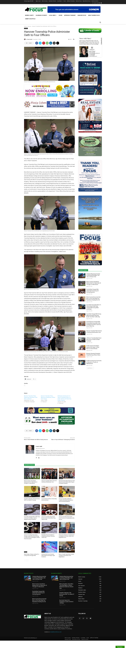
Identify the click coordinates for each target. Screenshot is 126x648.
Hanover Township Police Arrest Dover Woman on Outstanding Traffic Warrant (66, 518)
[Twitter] (97, 3)
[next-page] (27, 560)
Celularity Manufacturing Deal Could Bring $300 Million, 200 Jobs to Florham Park (93, 275)
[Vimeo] (99, 3)
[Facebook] (93, 3)
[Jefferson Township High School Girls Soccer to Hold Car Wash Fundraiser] (81, 339)
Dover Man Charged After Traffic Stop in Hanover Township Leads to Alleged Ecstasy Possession (32, 518)
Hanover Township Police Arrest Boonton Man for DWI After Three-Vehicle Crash (48, 518)
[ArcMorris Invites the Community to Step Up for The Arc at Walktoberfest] (81, 362)
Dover (25, 478)
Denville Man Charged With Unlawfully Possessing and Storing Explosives (92, 291)
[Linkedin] (50, 43)
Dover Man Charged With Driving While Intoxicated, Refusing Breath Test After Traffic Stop (93, 315)
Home (25, 26)
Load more (89, 368)
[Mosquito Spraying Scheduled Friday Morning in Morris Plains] (81, 355)
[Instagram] (95, 3)
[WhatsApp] (47, 43)
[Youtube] (101, 3)
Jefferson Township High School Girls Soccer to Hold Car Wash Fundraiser (93, 339)
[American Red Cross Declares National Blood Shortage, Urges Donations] (49, 547)
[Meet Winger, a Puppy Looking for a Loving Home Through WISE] (32, 547)
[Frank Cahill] (25, 39)
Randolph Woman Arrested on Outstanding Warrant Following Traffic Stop (48, 536)
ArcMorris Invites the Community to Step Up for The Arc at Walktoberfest (93, 362)
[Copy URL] (57, 43)
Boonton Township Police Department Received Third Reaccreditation (30, 397)
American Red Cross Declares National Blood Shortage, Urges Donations (48, 555)
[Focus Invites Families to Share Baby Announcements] (49, 491)
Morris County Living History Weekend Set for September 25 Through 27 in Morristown (30, 482)
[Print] (54, 43)
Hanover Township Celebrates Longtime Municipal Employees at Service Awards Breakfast (66, 500)
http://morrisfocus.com (40, 448)
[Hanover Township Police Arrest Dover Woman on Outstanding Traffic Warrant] (67, 509)
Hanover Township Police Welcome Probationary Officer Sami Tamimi (48, 397)
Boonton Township (63, 551)
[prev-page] (25, 560)
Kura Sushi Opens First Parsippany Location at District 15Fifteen (66, 602)
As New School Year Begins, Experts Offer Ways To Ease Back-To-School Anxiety (92, 347)
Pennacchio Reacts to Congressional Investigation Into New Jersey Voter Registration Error (66, 536)
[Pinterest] (43, 43)
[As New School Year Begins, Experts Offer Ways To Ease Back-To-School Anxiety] (81, 347)
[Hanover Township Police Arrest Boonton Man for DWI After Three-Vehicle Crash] (49, 509)
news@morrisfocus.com (55, 632)
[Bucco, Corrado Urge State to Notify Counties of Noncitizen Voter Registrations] (67, 547)
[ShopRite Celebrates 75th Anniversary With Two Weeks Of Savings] (32, 491)
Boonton (43, 514)
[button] (100, 22)
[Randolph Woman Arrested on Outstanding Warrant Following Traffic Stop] (49, 527)
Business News (27, 496)
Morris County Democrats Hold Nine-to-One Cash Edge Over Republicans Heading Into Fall (93, 298)
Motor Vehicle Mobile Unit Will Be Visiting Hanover (36, 439)
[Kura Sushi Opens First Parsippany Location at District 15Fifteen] (54, 602)
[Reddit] (83, 618)
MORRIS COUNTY (83, 270)
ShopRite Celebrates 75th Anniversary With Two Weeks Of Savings (66, 594)
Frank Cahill (29, 39)
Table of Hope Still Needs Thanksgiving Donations (63, 439)
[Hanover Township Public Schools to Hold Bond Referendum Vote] (49, 473)
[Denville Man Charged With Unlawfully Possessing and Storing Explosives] (81, 291)
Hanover (29, 26)
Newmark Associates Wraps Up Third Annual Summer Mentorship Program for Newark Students (67, 482)
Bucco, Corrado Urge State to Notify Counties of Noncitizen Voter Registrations (66, 555)
